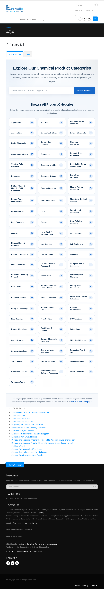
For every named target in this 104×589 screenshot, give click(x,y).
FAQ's (77, 586)
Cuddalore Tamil (18, 446)
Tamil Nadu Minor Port (20, 418)
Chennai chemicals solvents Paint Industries (29, 452)
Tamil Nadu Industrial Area (22, 421)
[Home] (16, 8)
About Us (78, 11)
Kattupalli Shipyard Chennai (22, 431)
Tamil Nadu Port (18, 415)
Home (8, 27)
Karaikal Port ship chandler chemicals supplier (30, 434)
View (14, 54)
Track (27, 54)
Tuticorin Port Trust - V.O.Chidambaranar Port (30, 412)
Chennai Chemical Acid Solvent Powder (27, 455)
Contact (94, 586)
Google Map (40, 513)
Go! (94, 486)
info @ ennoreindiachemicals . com (25, 523)
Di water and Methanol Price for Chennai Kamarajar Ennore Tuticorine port (42, 443)
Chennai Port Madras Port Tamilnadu (26, 449)
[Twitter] (84, 18)
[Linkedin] (89, 18)
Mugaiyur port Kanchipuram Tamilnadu (27, 424)
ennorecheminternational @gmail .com (27, 551)
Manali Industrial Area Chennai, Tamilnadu (28, 427)
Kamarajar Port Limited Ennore (24, 437)
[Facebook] (80, 18)
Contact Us (89, 11)
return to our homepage (81, 402)
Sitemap (85, 586)
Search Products (84, 90)
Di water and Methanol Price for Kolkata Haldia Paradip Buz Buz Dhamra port (43, 440)
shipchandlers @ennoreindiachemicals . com (40, 544)
